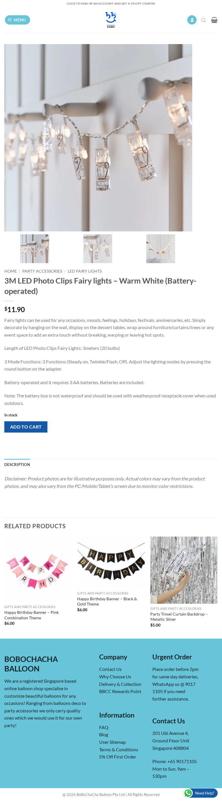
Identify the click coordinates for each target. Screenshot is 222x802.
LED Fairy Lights (85, 271)
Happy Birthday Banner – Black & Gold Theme (107, 601)
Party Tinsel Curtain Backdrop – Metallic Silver (179, 617)
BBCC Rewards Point (120, 691)
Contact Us (110, 669)
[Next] (217, 587)
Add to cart (26, 426)
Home (10, 271)
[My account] (192, 20)
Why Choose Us (115, 676)
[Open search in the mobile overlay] (204, 20)
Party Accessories (42, 271)
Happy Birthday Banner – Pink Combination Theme (31, 615)
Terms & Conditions (118, 749)
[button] (17, 20)
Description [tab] (17, 464)
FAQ (103, 727)
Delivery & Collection (120, 684)
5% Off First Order (117, 756)
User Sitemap (112, 742)
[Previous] (4, 587)
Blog (103, 734)
